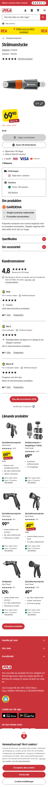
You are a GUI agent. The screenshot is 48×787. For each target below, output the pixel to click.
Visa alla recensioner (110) (24, 399)
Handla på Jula (10, 640)
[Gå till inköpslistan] (32, 10)
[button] (5, 699)
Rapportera (18, 315)
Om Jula (6, 648)
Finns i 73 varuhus (33, 481)
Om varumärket (11, 247)
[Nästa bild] (43, 84)
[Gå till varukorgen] (38, 10)
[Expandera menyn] (45, 10)
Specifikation (9, 239)
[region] (24, 758)
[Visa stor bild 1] (24, 84)
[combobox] (24, 17)
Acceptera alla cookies (24, 768)
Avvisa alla (24, 775)
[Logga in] (25, 10)
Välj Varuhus (13, 192)
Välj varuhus (10, 24)
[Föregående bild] (5, 84)
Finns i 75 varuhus (10, 481)
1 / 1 (37, 103)
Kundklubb (8, 656)
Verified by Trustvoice (22, 407)
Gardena (6, 50)
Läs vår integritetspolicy (21, 761)
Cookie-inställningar (24, 781)
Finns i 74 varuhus (10, 549)
